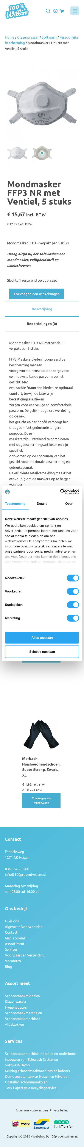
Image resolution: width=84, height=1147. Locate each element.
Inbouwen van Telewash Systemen (31, 1059)
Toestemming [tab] (15, 503)
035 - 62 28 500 (17, 869)
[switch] (73, 591)
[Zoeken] (48, 11)
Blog (8, 967)
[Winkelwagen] (62, 11)
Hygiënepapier (16, 1007)
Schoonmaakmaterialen (23, 1013)
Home (9, 37)
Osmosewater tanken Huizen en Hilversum (37, 1076)
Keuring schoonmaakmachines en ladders (37, 1071)
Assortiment (14, 944)
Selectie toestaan (42, 651)
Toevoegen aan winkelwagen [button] (41, 800)
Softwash (49, 37)
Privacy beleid (59, 1110)
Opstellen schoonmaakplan (26, 1082)
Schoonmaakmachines (22, 1019)
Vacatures (13, 961)
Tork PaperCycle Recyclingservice (30, 1088)
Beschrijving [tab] (42, 309)
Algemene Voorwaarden (23, 927)
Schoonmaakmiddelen (22, 996)
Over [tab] (69, 503)
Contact (11, 932)
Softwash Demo (17, 1065)
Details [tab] (42, 503)
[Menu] (74, 10)
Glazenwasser (28, 37)
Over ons (12, 921)
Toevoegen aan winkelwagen (37, 294)
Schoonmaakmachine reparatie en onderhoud (40, 1054)
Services (11, 949)
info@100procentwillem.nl (25, 875)
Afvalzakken (14, 1024)
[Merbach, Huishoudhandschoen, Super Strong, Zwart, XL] (41, 734)
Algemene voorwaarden (32, 1110)
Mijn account (15, 938)
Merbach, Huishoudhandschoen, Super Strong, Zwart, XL (41, 766)
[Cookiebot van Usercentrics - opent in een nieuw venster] (60, 491)
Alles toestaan (42, 637)
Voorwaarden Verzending (25, 955)
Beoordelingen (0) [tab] (42, 324)
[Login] (55, 11)
